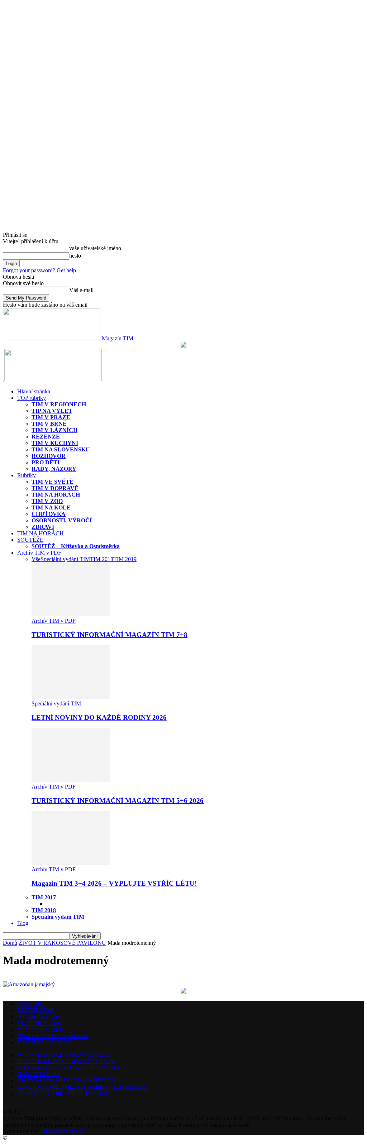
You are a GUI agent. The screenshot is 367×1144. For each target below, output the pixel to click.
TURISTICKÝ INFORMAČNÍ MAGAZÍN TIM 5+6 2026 (118, 800)
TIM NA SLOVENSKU (61, 449)
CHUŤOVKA (49, 514)
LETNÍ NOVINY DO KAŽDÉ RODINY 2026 (99, 717)
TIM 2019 (125, 559)
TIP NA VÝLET (52, 411)
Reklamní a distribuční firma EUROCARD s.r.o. (72, 1067)
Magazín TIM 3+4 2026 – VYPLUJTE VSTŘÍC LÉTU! (114, 883)
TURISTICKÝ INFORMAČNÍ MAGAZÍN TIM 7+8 (109, 634)
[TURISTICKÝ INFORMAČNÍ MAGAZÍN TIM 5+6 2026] (71, 780)
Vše (36, 559)
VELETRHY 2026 (39, 1023)
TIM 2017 (44, 897)
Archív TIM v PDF (39, 553)
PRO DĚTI (45, 462)
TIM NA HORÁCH (56, 495)
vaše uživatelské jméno (95, 248)
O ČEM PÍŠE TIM (39, 1017)
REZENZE (46, 437)
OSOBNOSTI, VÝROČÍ (62, 520)
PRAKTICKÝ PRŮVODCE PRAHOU (63, 1093)
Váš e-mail (81, 290)
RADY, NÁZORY (54, 469)
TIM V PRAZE (51, 417)
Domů (10, 943)
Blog (22, 923)
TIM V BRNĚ (49, 424)
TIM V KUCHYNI (55, 443)
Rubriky (26, 475)
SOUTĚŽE (30, 540)
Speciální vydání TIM (65, 559)
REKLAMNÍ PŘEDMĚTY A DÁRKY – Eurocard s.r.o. (82, 1087)
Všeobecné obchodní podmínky (53, 1036)
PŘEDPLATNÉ (35, 1010)
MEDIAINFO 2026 (40, 1029)
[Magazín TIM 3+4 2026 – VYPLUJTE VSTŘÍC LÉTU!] (71, 863)
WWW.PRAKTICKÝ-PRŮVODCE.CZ (64, 1055)
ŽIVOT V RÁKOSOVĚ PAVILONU (62, 943)
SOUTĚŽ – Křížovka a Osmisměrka (76, 546)
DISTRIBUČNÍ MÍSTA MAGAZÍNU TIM (67, 1080)
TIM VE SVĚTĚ (52, 482)
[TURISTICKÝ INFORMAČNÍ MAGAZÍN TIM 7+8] (71, 614)
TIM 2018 (101, 559)
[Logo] (3, 379)
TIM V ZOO (47, 501)
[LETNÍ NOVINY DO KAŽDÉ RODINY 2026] (71, 697)
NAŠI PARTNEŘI (38, 1074)
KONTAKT (31, 1004)
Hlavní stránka (33, 391)
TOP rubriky (31, 398)
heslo (75, 256)
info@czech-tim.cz (62, 1131)
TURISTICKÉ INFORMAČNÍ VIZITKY (66, 1061)
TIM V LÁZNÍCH (54, 430)
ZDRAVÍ (43, 527)
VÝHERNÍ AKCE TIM (45, 1042)
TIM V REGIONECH (59, 404)
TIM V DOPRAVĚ (55, 488)
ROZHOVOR (49, 456)
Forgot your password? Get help (39, 270)
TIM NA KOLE (51, 507)
